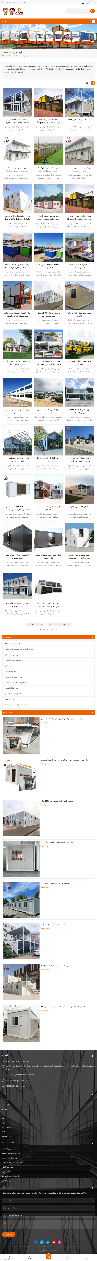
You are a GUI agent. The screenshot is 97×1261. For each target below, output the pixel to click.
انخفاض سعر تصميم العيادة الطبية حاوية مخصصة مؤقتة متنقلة (48, 219)
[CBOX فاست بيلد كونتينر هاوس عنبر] (79, 102)
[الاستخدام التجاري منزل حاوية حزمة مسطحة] (17, 537)
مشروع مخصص (11, 671)
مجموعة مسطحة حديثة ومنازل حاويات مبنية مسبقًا (17, 363)
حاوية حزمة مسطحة (12, 643)
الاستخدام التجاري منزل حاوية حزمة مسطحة (17, 556)
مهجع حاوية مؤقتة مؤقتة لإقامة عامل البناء (55, 883)
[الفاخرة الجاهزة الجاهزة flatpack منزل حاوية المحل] (48, 102)
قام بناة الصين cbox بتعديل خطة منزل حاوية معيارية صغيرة (17, 508)
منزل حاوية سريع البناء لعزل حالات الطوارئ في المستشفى (48, 363)
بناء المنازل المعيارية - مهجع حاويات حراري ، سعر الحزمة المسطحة (64, 760)
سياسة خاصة (6, 1136)
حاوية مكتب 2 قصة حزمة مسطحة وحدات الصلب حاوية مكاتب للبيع (17, 122)
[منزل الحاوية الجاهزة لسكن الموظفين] (48, 392)
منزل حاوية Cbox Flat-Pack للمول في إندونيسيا (48, 266)
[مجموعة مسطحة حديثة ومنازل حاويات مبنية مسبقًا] (17, 344)
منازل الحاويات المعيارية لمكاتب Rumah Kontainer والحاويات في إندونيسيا (17, 219)
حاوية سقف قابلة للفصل (14, 660)
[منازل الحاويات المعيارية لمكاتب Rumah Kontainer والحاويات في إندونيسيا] (17, 199)
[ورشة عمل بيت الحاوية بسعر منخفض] (17, 392)
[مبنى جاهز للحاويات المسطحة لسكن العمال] (79, 247)
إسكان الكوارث (7, 1171)
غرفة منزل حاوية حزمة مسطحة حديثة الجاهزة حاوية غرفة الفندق (17, 266)
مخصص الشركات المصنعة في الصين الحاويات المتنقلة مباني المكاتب (48, 606)
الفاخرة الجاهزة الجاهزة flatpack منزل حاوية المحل (48, 121)
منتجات (4, 1109)
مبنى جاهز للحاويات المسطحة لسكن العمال (79, 266)
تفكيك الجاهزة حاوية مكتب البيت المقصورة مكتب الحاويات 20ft (63, 1007)
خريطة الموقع (7, 1127)
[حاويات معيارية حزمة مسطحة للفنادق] (48, 489)
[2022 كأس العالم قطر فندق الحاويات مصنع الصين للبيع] (48, 150)
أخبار (3, 1118)
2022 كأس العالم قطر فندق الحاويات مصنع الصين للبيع (48, 169)
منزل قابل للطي (7, 1167)
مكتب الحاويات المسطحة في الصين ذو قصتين (17, 460)
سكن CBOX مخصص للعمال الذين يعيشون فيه (48, 314)
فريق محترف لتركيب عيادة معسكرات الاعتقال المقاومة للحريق (17, 171)
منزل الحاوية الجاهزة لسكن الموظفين (48, 411)
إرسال (7, 1234)
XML (3, 1132)
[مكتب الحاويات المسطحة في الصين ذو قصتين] (17, 440)
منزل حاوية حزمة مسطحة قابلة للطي (19, 649)
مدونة (4, 1122)
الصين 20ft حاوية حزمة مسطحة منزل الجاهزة (17, 605)
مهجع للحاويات (7, 1149)
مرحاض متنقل (10, 665)
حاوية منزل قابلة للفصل (10, 1158)
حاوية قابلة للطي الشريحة (11, 1176)
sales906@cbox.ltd (26, 1075)
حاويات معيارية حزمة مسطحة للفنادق (48, 508)
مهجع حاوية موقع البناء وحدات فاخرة (80, 314)
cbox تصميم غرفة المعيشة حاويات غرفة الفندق (57, 965)
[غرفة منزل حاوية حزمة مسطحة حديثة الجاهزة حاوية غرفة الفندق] (17, 247)
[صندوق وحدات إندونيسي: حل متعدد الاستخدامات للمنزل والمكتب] (79, 440)
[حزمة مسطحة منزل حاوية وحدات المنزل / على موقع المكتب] (79, 537)
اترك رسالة (48, 1256)
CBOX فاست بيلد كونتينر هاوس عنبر (80, 121)
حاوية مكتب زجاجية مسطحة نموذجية (79, 363)
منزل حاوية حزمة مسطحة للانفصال (14, 1162)
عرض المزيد (45, 722)
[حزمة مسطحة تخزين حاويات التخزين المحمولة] (79, 150)
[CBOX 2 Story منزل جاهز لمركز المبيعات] (79, 392)
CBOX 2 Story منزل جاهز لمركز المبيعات (79, 411)
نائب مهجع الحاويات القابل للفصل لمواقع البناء (57, 842)
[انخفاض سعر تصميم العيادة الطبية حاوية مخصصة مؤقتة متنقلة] (48, 199)
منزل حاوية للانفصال (12, 654)
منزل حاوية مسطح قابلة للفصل (16, 682)
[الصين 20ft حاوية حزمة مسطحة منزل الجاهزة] (17, 586)
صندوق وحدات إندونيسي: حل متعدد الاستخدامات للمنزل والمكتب (79, 461)
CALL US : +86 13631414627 (16, 2)
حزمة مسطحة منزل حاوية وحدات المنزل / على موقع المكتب (79, 558)
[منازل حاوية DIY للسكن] (79, 489)
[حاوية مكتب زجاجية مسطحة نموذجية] (79, 344)
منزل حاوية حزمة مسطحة (11, 1153)
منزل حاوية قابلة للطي (13, 676)
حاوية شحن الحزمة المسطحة (16, 704)
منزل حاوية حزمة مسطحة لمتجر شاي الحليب (48, 556)
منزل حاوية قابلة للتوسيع (14, 693)
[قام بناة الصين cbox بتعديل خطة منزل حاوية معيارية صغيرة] (17, 489)
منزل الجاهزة (10, 699)
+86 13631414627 (27, 1080)
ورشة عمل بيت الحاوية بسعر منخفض (17, 411)
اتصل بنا (5, 1113)
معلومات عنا (6, 1104)
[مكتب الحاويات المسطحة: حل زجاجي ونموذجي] (48, 440)
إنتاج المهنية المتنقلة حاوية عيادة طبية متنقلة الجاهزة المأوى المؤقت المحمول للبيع (17, 316)
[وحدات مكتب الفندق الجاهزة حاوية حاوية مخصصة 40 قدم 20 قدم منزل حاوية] (79, 199)
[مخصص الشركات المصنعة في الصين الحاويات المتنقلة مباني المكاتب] (48, 586)
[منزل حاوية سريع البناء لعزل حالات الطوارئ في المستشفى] (48, 344)
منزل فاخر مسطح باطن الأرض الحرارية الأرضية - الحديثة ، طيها (63, 719)
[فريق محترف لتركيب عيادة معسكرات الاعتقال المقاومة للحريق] (17, 150)
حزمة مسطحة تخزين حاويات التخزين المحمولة (79, 169)
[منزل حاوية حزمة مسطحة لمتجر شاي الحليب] (48, 537)
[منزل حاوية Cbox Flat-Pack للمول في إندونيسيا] (48, 247)
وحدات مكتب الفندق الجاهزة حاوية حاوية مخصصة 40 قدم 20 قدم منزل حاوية (80, 219)
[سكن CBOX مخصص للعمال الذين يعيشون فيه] (48, 295)
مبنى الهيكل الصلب (12, 688)
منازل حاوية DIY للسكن (79, 506)
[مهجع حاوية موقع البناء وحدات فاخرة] (79, 295)
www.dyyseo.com (79, 1246)
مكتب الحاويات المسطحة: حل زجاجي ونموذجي (48, 460)
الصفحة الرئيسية (9, 56)
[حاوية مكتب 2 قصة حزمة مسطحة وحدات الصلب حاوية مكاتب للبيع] (17, 102)
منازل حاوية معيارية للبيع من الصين (53, 924)
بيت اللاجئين (6, 1181)
